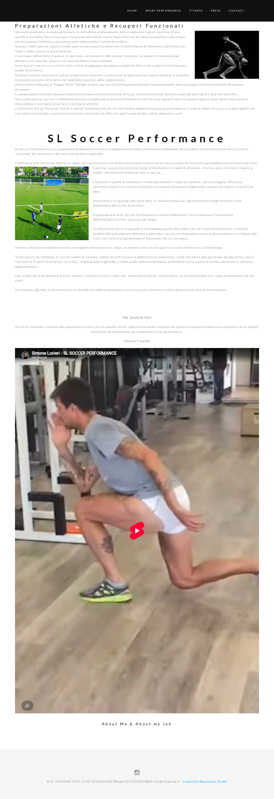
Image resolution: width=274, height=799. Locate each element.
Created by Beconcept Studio (204, 781)
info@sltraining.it (166, 781)
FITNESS (196, 10)
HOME (132, 10)
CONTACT (236, 10)
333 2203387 (134, 781)
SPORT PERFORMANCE (164, 10)
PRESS (215, 10)
